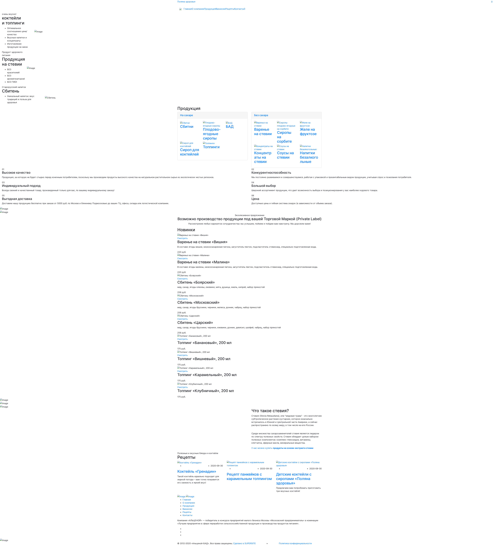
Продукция (210, 9)
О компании (198, 9)
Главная (188, 9)
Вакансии (220, 9)
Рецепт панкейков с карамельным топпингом (249, 476)
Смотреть (182, 238)
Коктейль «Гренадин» (196, 471)
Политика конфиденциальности (295, 543)
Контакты (239, 9)
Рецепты (229, 9)
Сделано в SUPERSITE (244, 543)
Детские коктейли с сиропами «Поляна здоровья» (293, 478)
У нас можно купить (282, 448)
